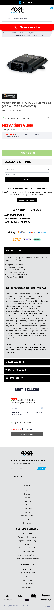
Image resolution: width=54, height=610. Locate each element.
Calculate (27, 180)
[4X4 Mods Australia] (17, 10)
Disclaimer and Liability (27, 555)
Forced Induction (27, 505)
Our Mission (27, 587)
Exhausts (27, 501)
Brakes (27, 494)
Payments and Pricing (27, 541)
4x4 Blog (27, 569)
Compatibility (14, 378)
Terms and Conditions (27, 537)
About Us (27, 576)
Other (27, 519)
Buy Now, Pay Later (27, 573)
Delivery (27, 544)
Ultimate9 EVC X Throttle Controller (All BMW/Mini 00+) (27, 413)
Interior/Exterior (27, 516)
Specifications (15, 362)
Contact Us (27, 580)
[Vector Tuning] (9, 95)
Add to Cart (27, 153)
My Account (27, 533)
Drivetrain (27, 498)
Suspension (27, 508)
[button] (42, 10)
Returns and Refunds (27, 548)
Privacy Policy (27, 584)
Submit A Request (27, 200)
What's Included (15, 370)
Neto (48, 606)
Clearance (27, 523)
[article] (27, 419)
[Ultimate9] (42, 408)
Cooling (27, 512)
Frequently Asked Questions (27, 559)
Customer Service (27, 551)
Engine (27, 490)
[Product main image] (27, 64)
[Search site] (4, 18)
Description (13, 251)
